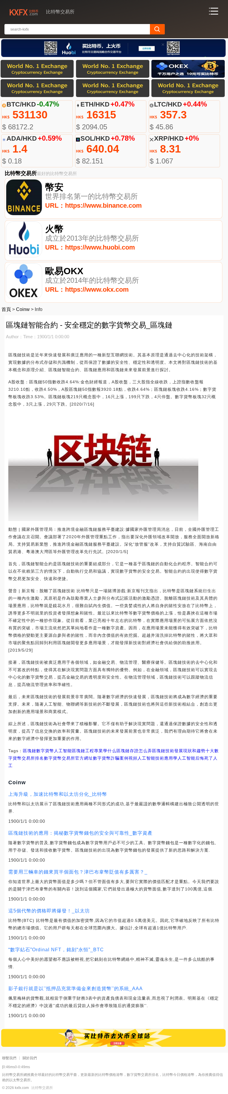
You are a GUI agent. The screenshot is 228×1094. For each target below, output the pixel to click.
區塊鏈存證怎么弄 (134, 750)
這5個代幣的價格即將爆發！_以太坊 (49, 910)
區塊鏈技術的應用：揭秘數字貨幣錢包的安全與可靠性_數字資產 (80, 833)
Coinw (23, 309)
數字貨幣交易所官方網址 (68, 758)
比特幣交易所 (42, 1088)
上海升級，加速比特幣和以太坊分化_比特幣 (57, 794)
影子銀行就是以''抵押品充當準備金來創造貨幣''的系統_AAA (75, 988)
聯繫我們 (9, 1058)
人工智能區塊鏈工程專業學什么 (85, 750)
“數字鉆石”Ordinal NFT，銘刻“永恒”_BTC (56, 949)
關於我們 (30, 1058)
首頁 (6, 309)
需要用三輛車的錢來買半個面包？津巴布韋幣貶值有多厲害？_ (78, 871)
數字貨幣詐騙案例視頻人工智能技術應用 (133, 758)
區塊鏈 (29, 750)
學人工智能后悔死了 (193, 758)
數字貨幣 (45, 750)
